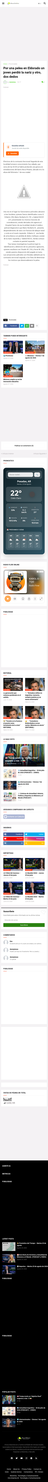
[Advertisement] (24, 34)
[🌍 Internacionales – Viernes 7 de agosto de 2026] (10, 785)
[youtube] (21, 1458)
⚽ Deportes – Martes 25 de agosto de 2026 (32, 1266)
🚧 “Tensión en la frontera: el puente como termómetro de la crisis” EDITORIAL (12, 724)
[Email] (32, 326)
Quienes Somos (16, 1472)
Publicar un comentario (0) (24, 446)
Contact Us (37, 1469)
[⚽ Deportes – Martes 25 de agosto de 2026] (8, 1269)
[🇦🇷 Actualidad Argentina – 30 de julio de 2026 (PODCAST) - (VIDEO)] (10, 773)
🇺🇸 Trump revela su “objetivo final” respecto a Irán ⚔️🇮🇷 (29, 1397)
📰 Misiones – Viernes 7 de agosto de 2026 (34, 357)
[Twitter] (22, 326)
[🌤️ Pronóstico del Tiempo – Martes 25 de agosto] (8, 1246)
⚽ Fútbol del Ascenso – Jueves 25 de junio (11, 874)
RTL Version (39, 1472)
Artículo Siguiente (39, 454)
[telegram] (31, 1458)
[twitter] (17, 1458)
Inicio (5, 64)
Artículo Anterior (8, 454)
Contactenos (28, 1472)
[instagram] (26, 1458)
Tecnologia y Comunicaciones (28, 1476)
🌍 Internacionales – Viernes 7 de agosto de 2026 (30, 783)
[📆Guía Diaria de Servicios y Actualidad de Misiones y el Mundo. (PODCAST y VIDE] (8, 1258)
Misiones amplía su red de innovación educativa (12, 380)
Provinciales (13, 64)
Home (9, 1469)
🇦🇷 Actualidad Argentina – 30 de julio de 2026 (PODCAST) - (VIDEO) (31, 771)
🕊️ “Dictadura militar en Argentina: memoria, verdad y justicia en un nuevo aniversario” (33, 696)
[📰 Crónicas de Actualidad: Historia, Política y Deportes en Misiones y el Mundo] (10, 796)
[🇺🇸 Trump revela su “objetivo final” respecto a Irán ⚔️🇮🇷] (8, 1399)
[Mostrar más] (37, 326)
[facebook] (12, 1458)
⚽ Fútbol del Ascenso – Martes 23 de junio (11, 898)
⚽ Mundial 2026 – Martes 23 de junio (34, 898)
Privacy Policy (26, 1469)
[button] (3, 3)
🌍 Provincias (8, 356)
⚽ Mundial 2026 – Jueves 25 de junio (34, 874)
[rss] (36, 1458)
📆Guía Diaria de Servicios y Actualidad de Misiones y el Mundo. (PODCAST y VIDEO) (32, 1256)
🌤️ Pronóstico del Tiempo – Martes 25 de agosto (31, 1244)
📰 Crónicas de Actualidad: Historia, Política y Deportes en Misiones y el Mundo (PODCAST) (30, 796)
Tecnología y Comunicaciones (30, 1478)
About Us (16, 1469)
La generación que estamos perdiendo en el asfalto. (12, 695)
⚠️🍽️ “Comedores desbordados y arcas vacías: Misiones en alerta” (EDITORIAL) (34, 724)
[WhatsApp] (27, 326)
